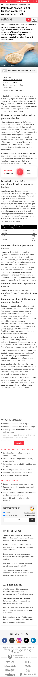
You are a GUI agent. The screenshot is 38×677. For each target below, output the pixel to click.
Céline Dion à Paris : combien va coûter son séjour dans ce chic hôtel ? (17, 565)
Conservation (7, 88)
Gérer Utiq (8, 651)
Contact (18, 647)
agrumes (27, 369)
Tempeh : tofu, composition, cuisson (17, 472)
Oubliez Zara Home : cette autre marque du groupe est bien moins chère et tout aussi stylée (18, 610)
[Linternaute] (10, 666)
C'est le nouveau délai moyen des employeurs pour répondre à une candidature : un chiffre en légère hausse (18, 591)
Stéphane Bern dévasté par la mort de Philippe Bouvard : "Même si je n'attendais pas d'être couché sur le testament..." (18, 538)
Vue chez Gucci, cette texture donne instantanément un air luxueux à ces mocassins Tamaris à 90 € (16, 601)
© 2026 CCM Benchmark (19, 653)
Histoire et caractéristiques (12, 80)
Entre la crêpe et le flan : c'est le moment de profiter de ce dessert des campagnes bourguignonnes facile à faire (18, 619)
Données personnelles (11, 649)
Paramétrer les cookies (26, 649)
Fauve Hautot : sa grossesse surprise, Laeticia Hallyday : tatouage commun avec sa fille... (18, 556)
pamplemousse (7, 318)
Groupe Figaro (28, 651)
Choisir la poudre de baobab (13, 85)
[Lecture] (20, 171)
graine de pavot (16, 358)
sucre (28, 308)
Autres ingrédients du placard (18, 449)
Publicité (23, 647)
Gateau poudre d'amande (13, 430)
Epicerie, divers (9, 480)
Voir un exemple (29, 513)
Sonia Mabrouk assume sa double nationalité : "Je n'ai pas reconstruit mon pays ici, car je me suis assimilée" (18, 572)
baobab (6, 96)
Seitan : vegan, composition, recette (17, 469)
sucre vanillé (30, 344)
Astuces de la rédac (11, 515)
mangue (10, 328)
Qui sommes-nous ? (8, 647)
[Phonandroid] (28, 674)
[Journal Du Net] (28, 662)
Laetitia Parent (6, 19)
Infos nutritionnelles (10, 82)
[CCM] (10, 662)
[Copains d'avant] (10, 670)
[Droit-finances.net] (28, 666)
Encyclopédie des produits (20, 5)
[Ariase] (10, 674)
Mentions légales (18, 651)
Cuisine (7, 512)
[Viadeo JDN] (28, 670)
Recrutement (31, 647)
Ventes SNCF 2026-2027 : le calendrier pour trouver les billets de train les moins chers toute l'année (18, 547)
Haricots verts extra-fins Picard (15, 476)
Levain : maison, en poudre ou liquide (18, 484)
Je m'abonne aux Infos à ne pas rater (21, 71)
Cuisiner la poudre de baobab (13, 90)
